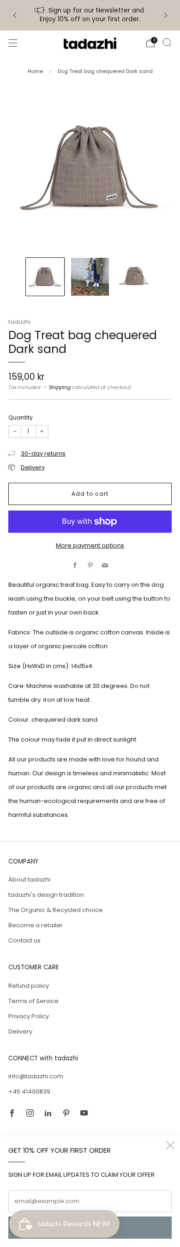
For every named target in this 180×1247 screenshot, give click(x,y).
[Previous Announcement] (14, 15)
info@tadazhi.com (35, 1076)
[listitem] (90, 15)
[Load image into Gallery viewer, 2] (90, 277)
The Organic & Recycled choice (55, 910)
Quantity (20, 417)
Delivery (33, 467)
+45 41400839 (29, 1091)
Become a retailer (35, 925)
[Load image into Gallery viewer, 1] (45, 277)
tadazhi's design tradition (46, 894)
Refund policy (28, 985)
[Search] (167, 42)
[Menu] (13, 43)
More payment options (90, 545)
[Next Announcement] (165, 15)
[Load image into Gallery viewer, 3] (135, 277)
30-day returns (43, 453)
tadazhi (19, 322)
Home (35, 71)
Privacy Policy (28, 1016)
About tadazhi (29, 879)
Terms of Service (33, 1001)
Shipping (60, 387)
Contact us (24, 940)
